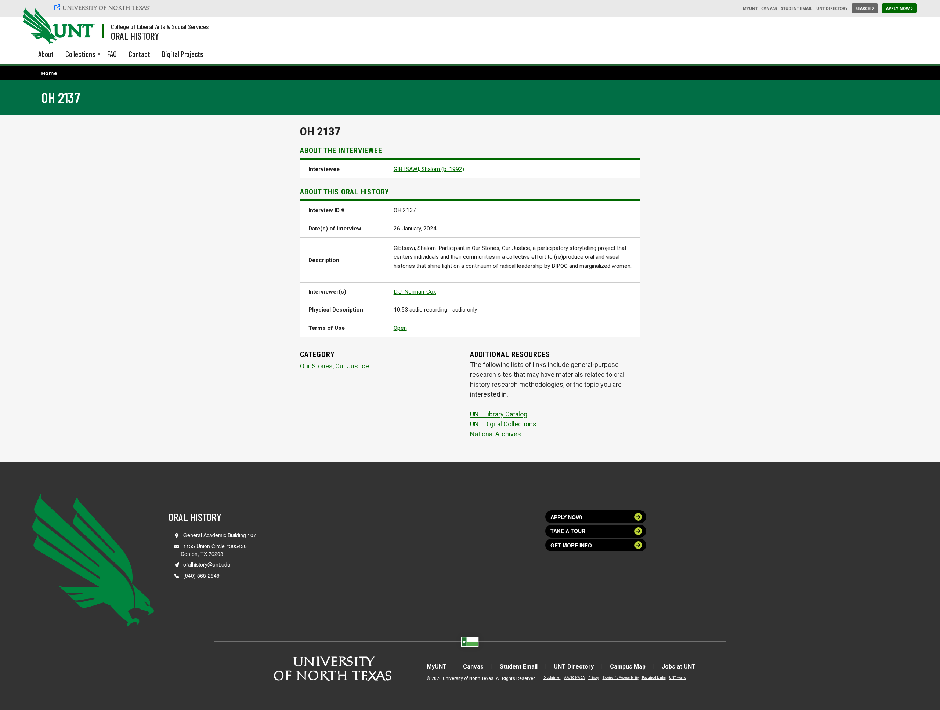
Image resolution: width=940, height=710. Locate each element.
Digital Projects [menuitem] (182, 53)
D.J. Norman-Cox (415, 291)
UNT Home (677, 678)
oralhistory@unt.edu (206, 564)
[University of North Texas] (103, 7)
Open (400, 328)
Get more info (571, 545)
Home (49, 73)
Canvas (769, 8)
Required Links (654, 678)
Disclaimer (552, 678)
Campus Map (628, 666)
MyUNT (750, 8)
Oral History (135, 35)
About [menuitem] (46, 53)
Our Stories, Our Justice (334, 366)
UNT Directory (832, 8)
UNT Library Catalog (498, 414)
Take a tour (567, 531)
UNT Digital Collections (503, 424)
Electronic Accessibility (621, 678)
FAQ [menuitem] (112, 53)
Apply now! (566, 517)
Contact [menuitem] (139, 53)
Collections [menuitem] (80, 54)
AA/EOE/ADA (574, 678)
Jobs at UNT (679, 666)
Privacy (593, 678)
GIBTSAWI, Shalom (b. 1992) (429, 169)
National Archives (495, 434)
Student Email (796, 8)
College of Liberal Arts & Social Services (160, 26)
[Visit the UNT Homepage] (84, 26)
